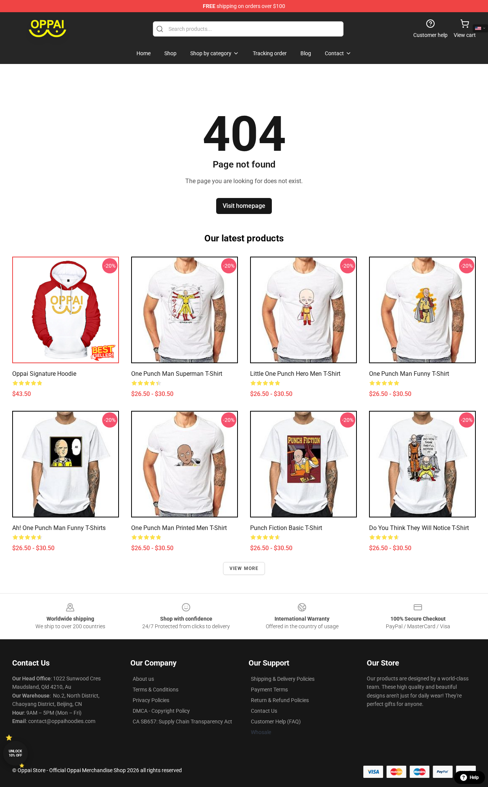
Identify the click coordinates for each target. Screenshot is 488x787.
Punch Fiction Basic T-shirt (286, 528)
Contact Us (264, 711)
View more (244, 568)
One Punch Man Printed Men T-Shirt (179, 528)
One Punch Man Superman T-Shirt (176, 373)
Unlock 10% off (15, 753)
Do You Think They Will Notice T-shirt (419, 528)
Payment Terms (269, 689)
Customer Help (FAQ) (276, 721)
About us (143, 679)
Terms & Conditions (155, 689)
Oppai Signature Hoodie (44, 373)
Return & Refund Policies (280, 700)
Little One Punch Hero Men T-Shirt (295, 373)
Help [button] (474, 777)
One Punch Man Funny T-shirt (409, 373)
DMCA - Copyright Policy (161, 711)
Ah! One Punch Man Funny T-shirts (59, 528)
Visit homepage (244, 205)
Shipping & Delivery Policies (283, 679)
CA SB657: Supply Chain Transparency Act (182, 721)
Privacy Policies (151, 700)
